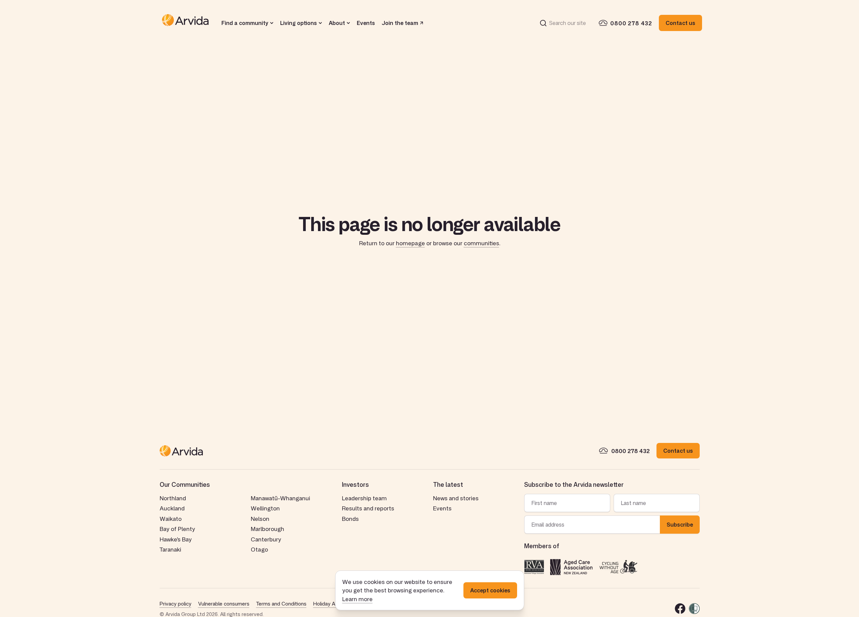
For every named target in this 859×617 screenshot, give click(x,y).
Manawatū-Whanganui (280, 498)
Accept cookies (490, 590)
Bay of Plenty (177, 529)
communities (481, 243)
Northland (173, 498)
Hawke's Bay (176, 539)
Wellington (265, 508)
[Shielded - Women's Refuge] (694, 608)
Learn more (357, 599)
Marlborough (267, 529)
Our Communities (185, 484)
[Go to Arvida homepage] (185, 23)
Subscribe (680, 524)
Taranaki (170, 549)
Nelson (260, 518)
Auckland (172, 508)
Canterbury (266, 539)
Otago (259, 549)
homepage (410, 243)
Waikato (171, 518)
